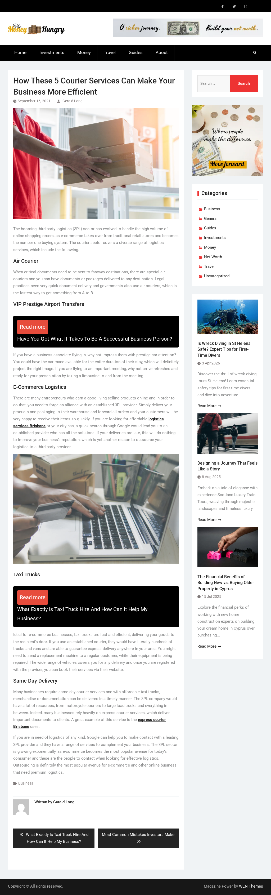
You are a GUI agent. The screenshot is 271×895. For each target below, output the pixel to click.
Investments (51, 52)
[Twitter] (234, 6)
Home (20, 52)
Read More (206, 405)
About (162, 52)
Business (25, 783)
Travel (110, 52)
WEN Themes (251, 886)
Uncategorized (216, 276)
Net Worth (213, 257)
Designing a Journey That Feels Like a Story (227, 466)
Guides (136, 52)
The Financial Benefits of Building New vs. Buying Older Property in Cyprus (225, 582)
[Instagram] (246, 6)
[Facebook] (222, 6)
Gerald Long (72, 101)
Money (84, 52)
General (211, 218)
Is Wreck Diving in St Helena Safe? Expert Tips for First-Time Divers (224, 349)
